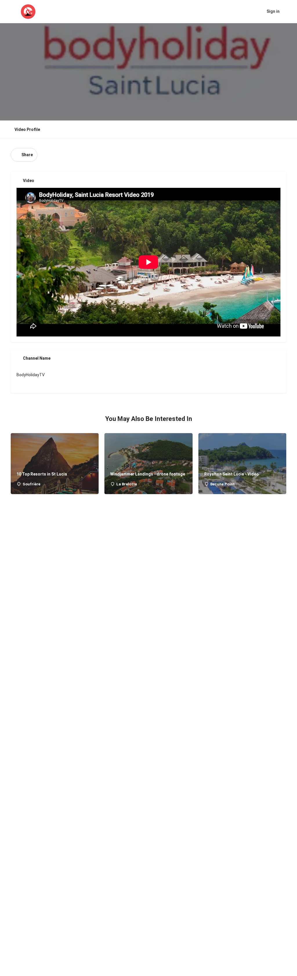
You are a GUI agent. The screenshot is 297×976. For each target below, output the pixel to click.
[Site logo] (29, 11)
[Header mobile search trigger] (288, 11)
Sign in (273, 11)
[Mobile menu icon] (9, 11)
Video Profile (27, 129)
